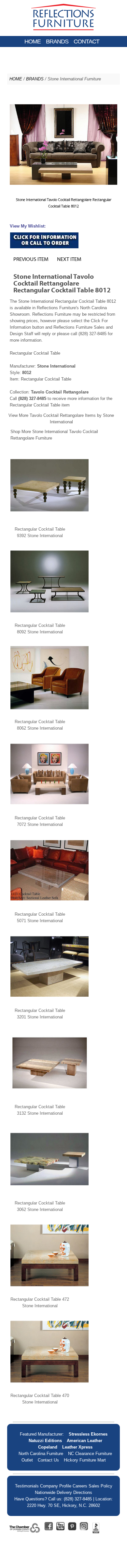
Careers (80, 1486)
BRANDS (57, 41)
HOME (32, 41)
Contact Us (48, 1460)
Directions (82, 1492)
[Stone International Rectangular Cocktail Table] (49, 522)
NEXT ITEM (69, 258)
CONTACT (86, 41)
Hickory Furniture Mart (85, 1460)
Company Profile (55, 1486)
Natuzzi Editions (45, 1440)
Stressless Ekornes (88, 1434)
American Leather (84, 1440)
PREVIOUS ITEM (31, 258)
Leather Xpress (77, 1447)
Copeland (47, 1447)
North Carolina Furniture (41, 1453)
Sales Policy (100, 1486)
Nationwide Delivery (53, 1492)
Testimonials (27, 1486)
